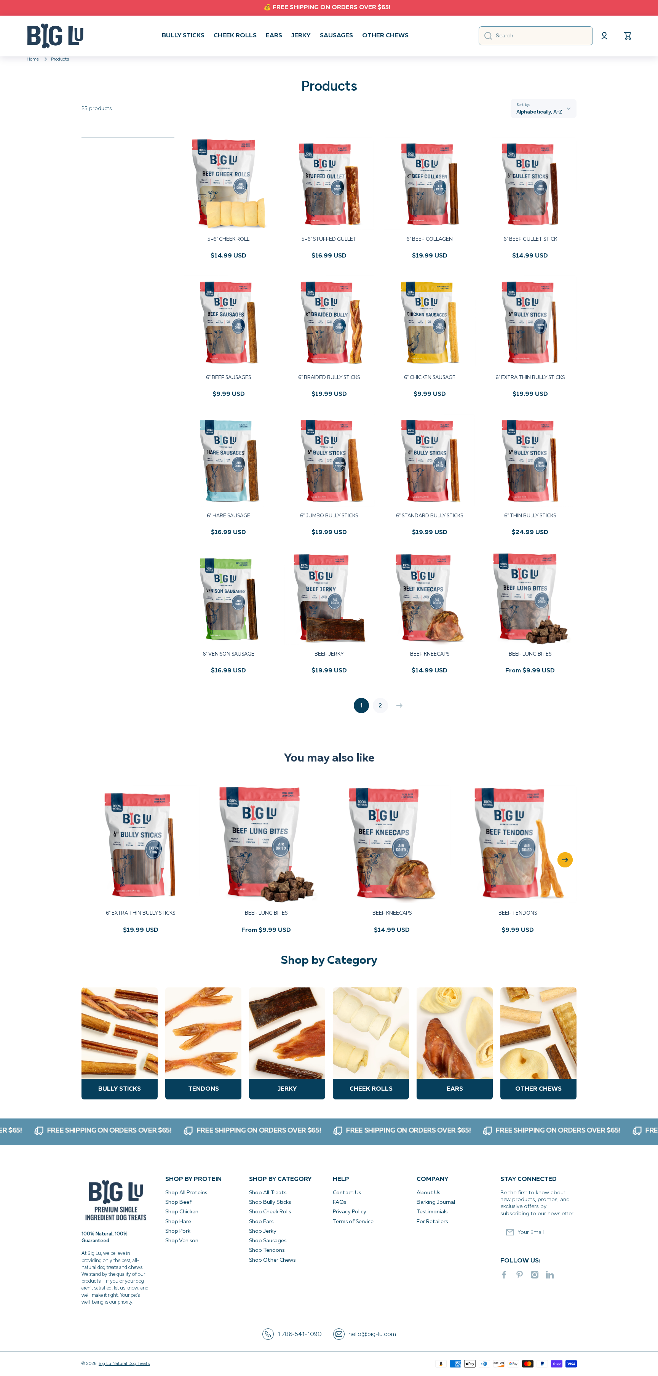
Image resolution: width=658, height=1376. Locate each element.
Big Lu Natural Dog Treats (124, 1363)
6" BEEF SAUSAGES (228, 377)
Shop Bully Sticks (270, 1202)
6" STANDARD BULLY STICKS (429, 516)
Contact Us (347, 1192)
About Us (428, 1192)
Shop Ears (261, 1221)
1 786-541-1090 (300, 1334)
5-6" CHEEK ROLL (228, 239)
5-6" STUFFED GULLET (329, 239)
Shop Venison (181, 1240)
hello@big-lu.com (372, 1334)
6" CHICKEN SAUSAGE (429, 377)
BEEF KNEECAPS (429, 654)
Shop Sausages (267, 1240)
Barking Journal (436, 1202)
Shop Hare (178, 1221)
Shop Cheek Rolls (270, 1211)
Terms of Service (353, 1221)
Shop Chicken (181, 1211)
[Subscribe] (567, 1232)
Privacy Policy (350, 1211)
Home (33, 59)
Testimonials (432, 1211)
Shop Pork (177, 1231)
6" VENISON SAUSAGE (228, 654)
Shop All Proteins (186, 1192)
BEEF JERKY (329, 654)
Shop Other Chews (272, 1260)
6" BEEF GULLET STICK (530, 239)
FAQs (339, 1202)
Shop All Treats (267, 1192)
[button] (627, 36)
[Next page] (397, 705)
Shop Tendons (266, 1250)
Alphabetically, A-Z (539, 112)
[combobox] (536, 35)
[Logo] (55, 36)
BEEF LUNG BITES (530, 654)
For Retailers (432, 1221)
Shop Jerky (262, 1231)
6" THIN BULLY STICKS (530, 516)
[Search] (485, 35)
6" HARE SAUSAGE (228, 516)
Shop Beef (178, 1202)
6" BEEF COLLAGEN (429, 239)
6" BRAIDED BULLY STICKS (329, 377)
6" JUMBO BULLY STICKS (329, 516)
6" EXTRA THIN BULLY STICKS (530, 377)
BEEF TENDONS (517, 913)
